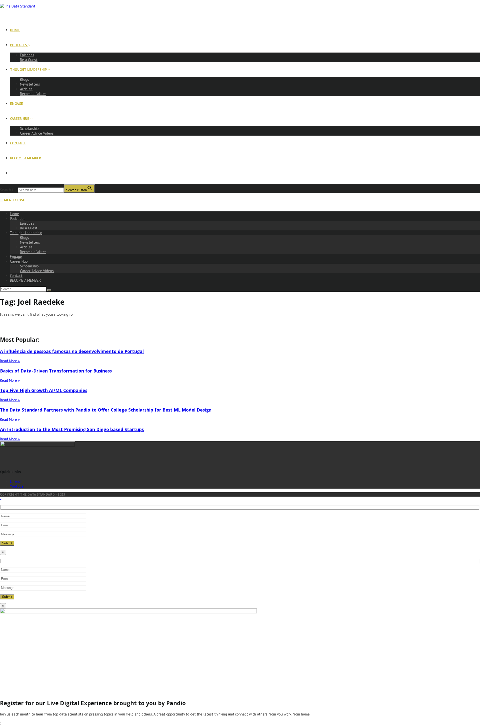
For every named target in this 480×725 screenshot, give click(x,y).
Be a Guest (29, 228)
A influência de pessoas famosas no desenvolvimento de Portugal (72, 351)
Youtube (17, 486)
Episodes (27, 223)
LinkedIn (17, 481)
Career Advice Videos (37, 270)
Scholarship (29, 266)
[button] (240, 323)
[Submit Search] (49, 290)
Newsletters (30, 242)
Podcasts (17, 218)
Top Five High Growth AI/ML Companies (43, 390)
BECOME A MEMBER (25, 280)
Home (14, 213)
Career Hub (19, 261)
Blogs (24, 237)
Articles (26, 247)
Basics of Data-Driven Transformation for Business (56, 371)
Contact (16, 275)
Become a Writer (33, 251)
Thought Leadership (26, 232)
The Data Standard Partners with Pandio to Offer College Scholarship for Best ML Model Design (106, 410)
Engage (16, 256)
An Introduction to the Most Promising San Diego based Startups (72, 429)
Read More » (10, 360)
